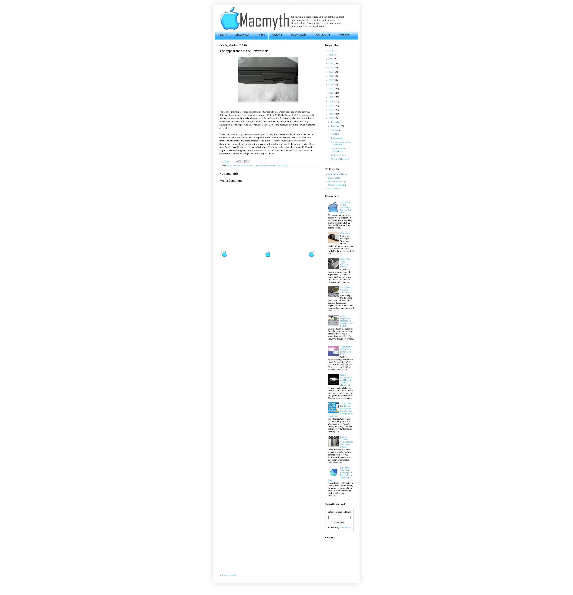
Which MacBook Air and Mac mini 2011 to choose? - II (346, 380)
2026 (331, 51)
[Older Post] (311, 256)
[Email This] (236, 161)
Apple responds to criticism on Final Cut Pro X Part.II (346, 321)
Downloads (297, 35)
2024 (331, 59)
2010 (331, 118)
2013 (331, 106)
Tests (261, 35)
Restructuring (337, 138)
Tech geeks (322, 35)
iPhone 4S (344, 233)
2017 (331, 89)
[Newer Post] (223, 256)
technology (283, 165)
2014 (331, 101)
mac (238, 165)
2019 (331, 80)
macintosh (245, 165)
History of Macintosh (340, 159)
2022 (331, 68)
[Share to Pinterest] (248, 161)
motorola (274, 165)
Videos (277, 35)
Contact (343, 35)
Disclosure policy (229, 575)
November (336, 126)
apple (229, 165)
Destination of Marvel (338, 174)
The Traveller (334, 189)
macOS (252, 165)
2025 (331, 55)
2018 (331, 85)
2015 (331, 97)
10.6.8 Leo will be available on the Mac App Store (345, 207)
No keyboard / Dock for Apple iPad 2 (346, 290)
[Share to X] (242, 161)
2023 (331, 63)
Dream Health (334, 178)
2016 (331, 93)
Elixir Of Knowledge (337, 181)
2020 (331, 76)
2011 (331, 114)
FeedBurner (345, 528)
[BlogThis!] (239, 161)
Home (222, 35)
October (335, 130)
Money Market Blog (337, 185)
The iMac (335, 134)
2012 (331, 110)
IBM (234, 165)
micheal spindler (262, 165)
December (336, 122)
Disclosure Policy (338, 155)
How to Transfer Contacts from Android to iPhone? (346, 442)
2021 (331, 72)
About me (242, 35)
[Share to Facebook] (245, 161)
